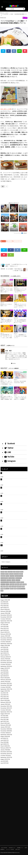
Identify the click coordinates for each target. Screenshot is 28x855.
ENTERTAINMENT (7, 476)
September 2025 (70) (6, 620)
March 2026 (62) (5, 609)
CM (6, 571)
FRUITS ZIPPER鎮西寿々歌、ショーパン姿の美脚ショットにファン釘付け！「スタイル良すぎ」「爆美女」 (15, 506)
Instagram (11, 461)
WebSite (14, 363)
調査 (15, 588)
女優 (21, 584)
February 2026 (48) (6, 611)
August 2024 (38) (5, 645)
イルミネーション (19, 576)
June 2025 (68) (4, 626)
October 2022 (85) (6, 687)
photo (21, 571)
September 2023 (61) (6, 666)
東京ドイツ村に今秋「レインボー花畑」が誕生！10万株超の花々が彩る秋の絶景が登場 (15, 497)
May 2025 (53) (4, 628)
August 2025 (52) (5, 622)
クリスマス (3, 580)
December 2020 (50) (6, 729)
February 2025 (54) (6, 634)
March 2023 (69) (5, 677)
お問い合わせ (17, 849)
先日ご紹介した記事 (6, 109)
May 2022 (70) (4, 696)
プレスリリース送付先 (10, 849)
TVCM (7, 573)
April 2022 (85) (5, 698)
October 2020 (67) (6, 732)
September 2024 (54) (6, 643)
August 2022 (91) (5, 691)
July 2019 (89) (4, 761)
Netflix (17, 571)
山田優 (24, 584)
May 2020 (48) (4, 742)
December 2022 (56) (6, 683)
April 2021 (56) (5, 721)
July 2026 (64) (4, 602)
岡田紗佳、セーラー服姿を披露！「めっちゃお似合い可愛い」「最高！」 (15, 474)
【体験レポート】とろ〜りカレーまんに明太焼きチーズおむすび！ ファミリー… (20, 306)
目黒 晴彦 (8, 350)
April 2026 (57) (5, 607)
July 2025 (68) (4, 624)
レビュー (3, 584)
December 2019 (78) (6, 751)
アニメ (7, 576)
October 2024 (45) (6, 641)
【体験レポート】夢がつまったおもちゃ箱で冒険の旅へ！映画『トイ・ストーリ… (7, 321)
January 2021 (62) (5, 727)
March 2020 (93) (5, 746)
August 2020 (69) (5, 736)
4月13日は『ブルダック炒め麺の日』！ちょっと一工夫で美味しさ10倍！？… (7, 290)
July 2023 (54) (4, 670)
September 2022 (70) (6, 689)
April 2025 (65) (5, 630)
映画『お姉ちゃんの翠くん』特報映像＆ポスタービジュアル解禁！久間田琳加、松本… (7, 398)
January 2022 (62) (5, 704)
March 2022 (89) (5, 700)
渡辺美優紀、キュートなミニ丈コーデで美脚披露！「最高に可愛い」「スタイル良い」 (15, 530)
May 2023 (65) (4, 674)
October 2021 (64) (6, 710)
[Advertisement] (14, 62)
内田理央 (17, 584)
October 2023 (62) (6, 664)
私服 (2, 588)
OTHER (3, 241)
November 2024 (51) (6, 639)
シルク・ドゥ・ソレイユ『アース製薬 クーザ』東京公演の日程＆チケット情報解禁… (20, 398)
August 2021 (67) (5, 713)
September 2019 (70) (6, 757)
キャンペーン (18, 578)
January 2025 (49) (5, 636)
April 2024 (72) (5, 653)
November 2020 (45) (6, 730)
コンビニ (9, 241)
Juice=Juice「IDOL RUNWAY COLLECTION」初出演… (20, 382)
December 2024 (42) (6, 638)
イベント (12, 576)
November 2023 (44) (6, 662)
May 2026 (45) (4, 605)
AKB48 (2, 571)
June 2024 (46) (4, 649)
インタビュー (11, 578)
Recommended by (17, 233)
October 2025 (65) (6, 619)
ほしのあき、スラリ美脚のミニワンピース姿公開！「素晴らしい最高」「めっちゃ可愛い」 (15, 547)
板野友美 (19, 586)
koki (14, 571)
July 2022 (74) (4, 693)
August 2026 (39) (5, 600)
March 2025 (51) (5, 632)
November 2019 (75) (6, 753)
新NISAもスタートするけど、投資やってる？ (7, 305)
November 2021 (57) (6, 708)
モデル (22, 582)
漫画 (23, 586)
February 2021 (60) (6, 725)
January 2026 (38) (5, 613)
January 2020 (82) (5, 749)
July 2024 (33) (4, 647)
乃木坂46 (12, 584)
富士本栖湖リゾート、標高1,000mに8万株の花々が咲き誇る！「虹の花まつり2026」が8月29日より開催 (15, 514)
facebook (11, 443)
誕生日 (11, 588)
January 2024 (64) (5, 658)
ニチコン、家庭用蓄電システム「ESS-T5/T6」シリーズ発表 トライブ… (20, 336)
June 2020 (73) (4, 740)
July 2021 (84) (4, 715)
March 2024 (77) (5, 655)
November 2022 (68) (6, 685)
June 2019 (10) (4, 763)
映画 (10, 586)
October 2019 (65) (6, 755)
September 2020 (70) (6, 734)
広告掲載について (20, 847)
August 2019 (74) (5, 759)
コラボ (13, 580)
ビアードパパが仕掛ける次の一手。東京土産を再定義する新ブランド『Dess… (20, 321)
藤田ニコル (6, 588)
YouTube (10, 457)
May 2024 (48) (4, 651)
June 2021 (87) (4, 717)
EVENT (5, 501)
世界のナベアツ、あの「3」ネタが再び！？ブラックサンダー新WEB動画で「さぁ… (7, 383)
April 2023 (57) (5, 675)
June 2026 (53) (4, 603)
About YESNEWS (4, 847)
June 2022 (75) (4, 694)
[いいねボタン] (3, 186)
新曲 (7, 586)
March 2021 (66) (5, 723)
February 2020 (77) (6, 748)
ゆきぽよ (3, 576)
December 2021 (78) (6, 706)
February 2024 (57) (6, 657)
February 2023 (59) (6, 679)
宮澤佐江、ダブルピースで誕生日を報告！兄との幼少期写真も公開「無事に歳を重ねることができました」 (15, 539)
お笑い (21, 573)
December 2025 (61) (6, 615)
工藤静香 (3, 586)
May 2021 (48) (4, 719)
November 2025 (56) (6, 617)
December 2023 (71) (6, 660)
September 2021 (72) (6, 712)
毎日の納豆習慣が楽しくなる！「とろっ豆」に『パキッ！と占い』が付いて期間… (6, 336)
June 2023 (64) (4, 672)
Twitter (10, 448)
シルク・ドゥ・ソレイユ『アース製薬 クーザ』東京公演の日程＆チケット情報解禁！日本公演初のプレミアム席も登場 (15, 522)
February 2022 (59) (6, 702)
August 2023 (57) (5, 668)
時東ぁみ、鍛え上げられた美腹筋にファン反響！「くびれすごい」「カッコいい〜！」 (15, 489)
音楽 (2, 590)
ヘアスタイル (12, 582)
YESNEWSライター (12, 847)
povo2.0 (2, 573)
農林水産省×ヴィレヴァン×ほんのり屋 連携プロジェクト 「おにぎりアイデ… (20, 290)
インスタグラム (4, 578)
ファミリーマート (17, 241)
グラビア (9, 580)
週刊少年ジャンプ (21, 588)
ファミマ (18, 580)
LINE (9, 452)
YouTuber (16, 573)
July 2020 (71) (4, 738)
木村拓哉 (14, 586)
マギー (18, 582)
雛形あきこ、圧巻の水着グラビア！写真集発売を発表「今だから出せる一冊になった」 (15, 481)
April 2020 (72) (5, 744)
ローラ (7, 584)
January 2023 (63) (5, 681)
